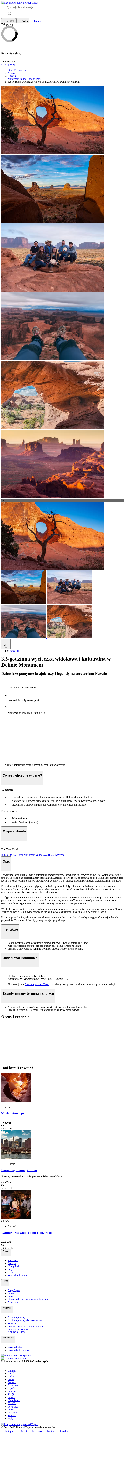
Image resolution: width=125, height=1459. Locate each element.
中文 (10, 1418)
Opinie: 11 (13, 650)
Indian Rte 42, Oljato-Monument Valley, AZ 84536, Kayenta (32, 854)
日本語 (12, 1403)
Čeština (11, 1376)
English (12, 1370)
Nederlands (14, 1400)
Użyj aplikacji (8, 64)
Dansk (11, 1379)
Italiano (11, 1397)
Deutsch (12, 1382)
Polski (11, 1409)
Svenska (12, 1415)
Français (12, 1391)
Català (11, 1373)
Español (12, 1388)
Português (13, 1406)
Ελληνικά (13, 1385)
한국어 (12, 1394)
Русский (12, 1412)
